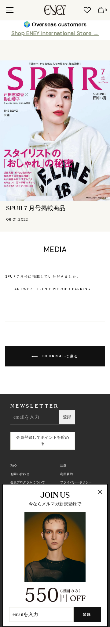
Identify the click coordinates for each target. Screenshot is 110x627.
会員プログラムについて (27, 482)
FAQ (13, 465)
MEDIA (55, 249)
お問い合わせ (19, 474)
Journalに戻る (59, 356)
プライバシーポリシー (76, 482)
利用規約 (66, 474)
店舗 (63, 465)
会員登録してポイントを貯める (42, 440)
